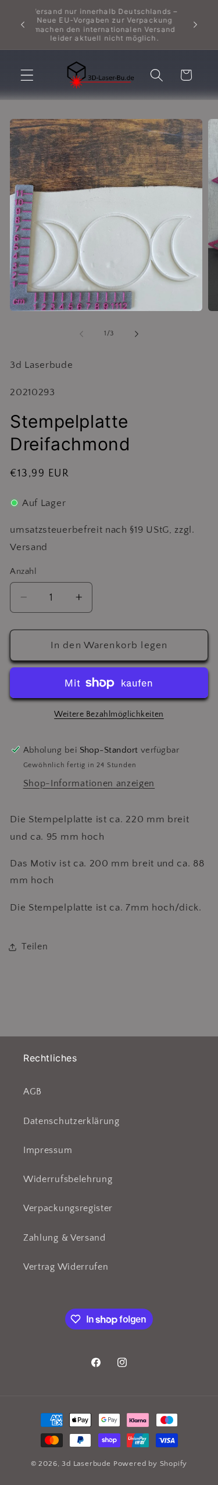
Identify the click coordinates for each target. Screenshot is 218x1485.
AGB (32, 1091)
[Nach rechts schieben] (136, 333)
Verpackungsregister (68, 1208)
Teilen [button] (35, 946)
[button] (27, 75)
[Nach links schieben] (81, 333)
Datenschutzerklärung (71, 1121)
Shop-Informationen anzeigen (89, 783)
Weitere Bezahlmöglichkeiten (109, 714)
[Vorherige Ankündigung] (22, 25)
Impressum (47, 1150)
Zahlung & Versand (64, 1238)
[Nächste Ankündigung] (195, 25)
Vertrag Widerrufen (65, 1267)
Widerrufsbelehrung (67, 1179)
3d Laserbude (86, 1463)
